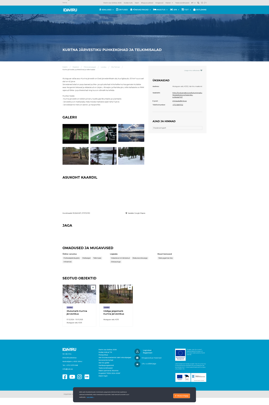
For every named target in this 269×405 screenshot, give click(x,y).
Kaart (137, 3)
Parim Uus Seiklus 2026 (112, 3)
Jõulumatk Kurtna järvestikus (77, 312)
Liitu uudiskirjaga (149, 364)
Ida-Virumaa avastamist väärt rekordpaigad (115, 357)
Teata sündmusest (182, 3)
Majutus (161, 10)
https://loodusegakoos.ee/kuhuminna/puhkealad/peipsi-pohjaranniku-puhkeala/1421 (187, 95)
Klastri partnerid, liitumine (108, 371)
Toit (186, 10)
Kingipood (159, 3)
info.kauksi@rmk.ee (179, 101)
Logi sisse (147, 350)
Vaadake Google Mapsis (136, 213)
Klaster (168, 3)
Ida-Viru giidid (104, 363)
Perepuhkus (103, 355)
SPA (175, 10)
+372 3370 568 (72, 365)
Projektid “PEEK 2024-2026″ (109, 373)
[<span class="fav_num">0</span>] (202, 3)
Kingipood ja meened (151, 358)
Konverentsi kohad (106, 360)
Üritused (123, 10)
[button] (198, 3)
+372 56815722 (177, 105)
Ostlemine (201, 10)
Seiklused (106, 10)
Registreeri (147, 353)
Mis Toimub (115, 67)
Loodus (103, 67)
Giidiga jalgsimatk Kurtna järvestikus (113, 312)
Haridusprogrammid (106, 365)
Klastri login (103, 376)
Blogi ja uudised (147, 3)
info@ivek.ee (68, 369)
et (192, 3)
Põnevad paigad (141, 10)
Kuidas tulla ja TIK (105, 352)
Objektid (76, 67)
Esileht (65, 67)
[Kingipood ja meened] (137, 358)
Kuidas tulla (128, 3)
